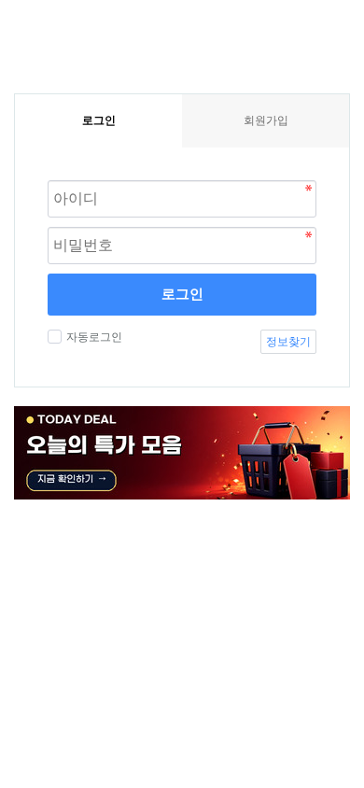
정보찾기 (288, 341)
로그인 (182, 294)
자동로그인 (94, 337)
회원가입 (266, 120)
